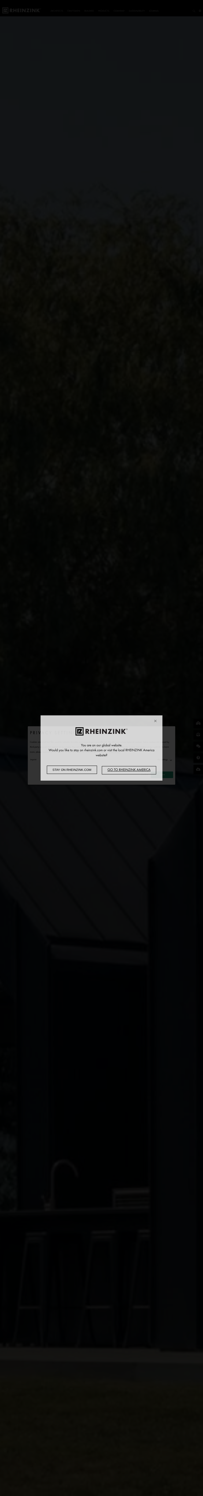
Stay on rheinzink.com (71, 769)
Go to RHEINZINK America (129, 770)
